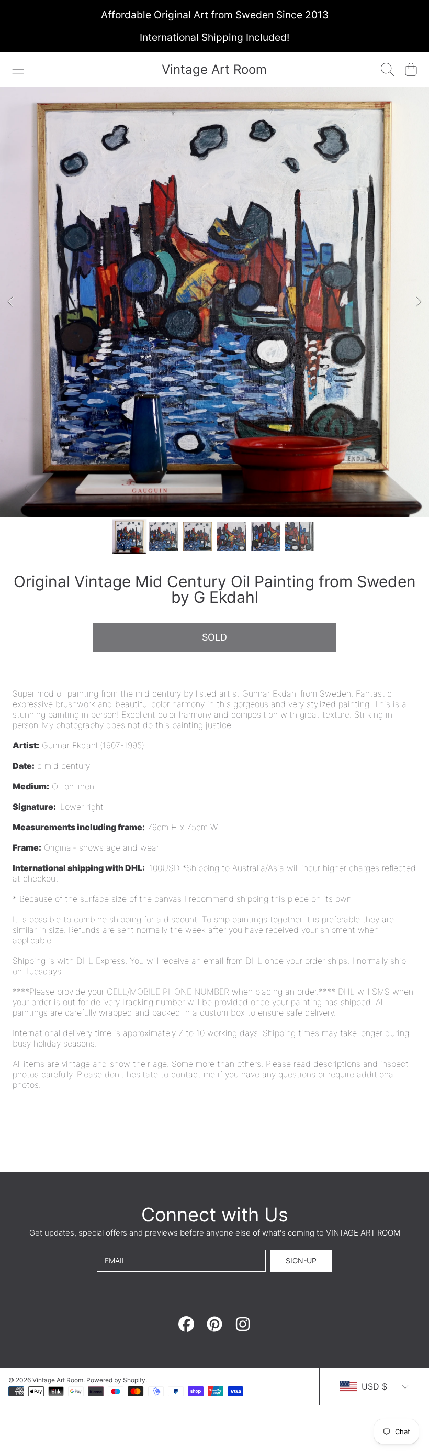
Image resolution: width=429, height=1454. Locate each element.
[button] (18, 69)
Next (418, 302)
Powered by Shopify (115, 1380)
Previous (11, 302)
